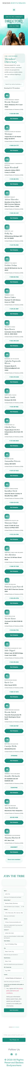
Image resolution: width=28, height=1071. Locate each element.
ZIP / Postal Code (7, 967)
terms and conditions (12, 992)
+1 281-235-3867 (14, 309)
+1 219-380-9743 (14, 179)
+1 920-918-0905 (14, 662)
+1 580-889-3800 (14, 114)
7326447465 (14, 788)
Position (6, 909)
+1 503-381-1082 (14, 407)
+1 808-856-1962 (14, 277)
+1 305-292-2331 (14, 213)
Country (5, 974)
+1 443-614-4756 (14, 598)
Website (5, 919)
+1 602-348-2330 (14, 341)
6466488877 (14, 847)
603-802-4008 (14, 817)
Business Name (7, 900)
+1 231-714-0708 (14, 245)
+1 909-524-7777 (14, 146)
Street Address (7, 941)
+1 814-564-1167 (14, 726)
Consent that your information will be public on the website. (14, 985)
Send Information (14, 1010)
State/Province (7, 958)
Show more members (14, 860)
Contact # (6, 930)
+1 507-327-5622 (14, 471)
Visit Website (14, 119)
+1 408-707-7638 (14, 566)
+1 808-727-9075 (14, 692)
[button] (14, 10)
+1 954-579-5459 (14, 377)
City (5, 948)
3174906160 (14, 756)
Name (5, 891)
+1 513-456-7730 (14, 630)
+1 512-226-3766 (14, 534)
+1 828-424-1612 (14, 503)
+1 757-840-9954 (14, 441)
